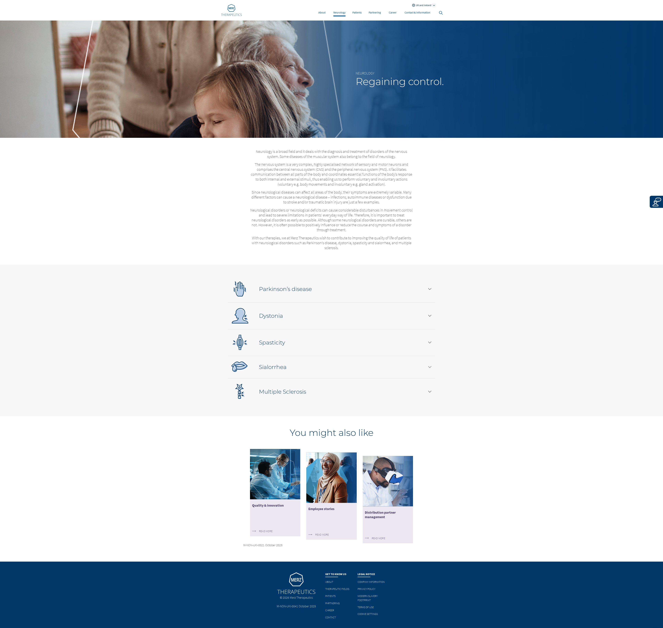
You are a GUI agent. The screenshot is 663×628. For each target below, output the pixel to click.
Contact (330, 617)
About (321, 12)
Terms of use (366, 607)
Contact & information (417, 12)
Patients (357, 12)
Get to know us (335, 574)
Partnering (375, 12)
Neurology (339, 12)
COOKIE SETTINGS (368, 614)
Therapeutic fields (337, 589)
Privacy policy (366, 589)
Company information (371, 582)
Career (393, 12)
